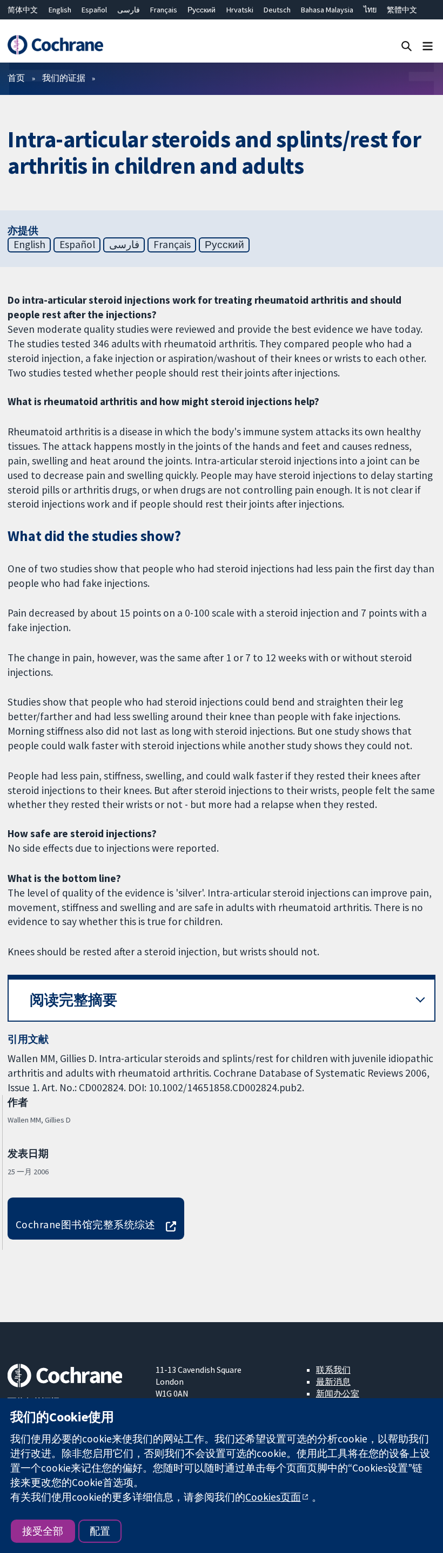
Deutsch (277, 10)
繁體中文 (402, 10)
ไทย (370, 10)
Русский (201, 10)
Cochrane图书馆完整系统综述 (86, 1224)
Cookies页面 (273, 1496)
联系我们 (333, 1369)
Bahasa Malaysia (327, 10)
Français (163, 10)
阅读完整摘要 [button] (73, 1000)
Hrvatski (239, 10)
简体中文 (23, 10)
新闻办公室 (337, 1393)
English (60, 10)
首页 (16, 77)
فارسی (128, 10)
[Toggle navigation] (427, 45)
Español (94, 10)
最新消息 (333, 1381)
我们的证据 (63, 77)
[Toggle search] (406, 45)
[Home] (55, 45)
